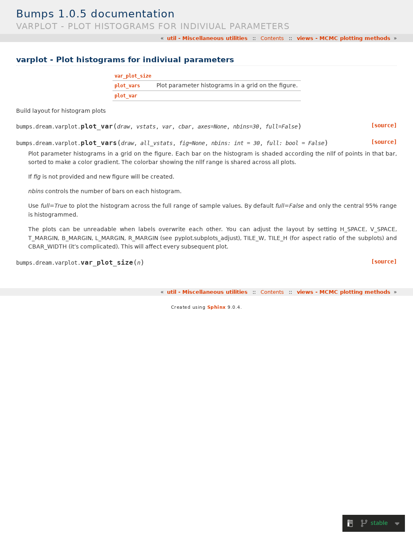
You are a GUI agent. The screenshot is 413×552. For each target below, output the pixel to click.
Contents (272, 38)
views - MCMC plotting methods (343, 38)
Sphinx (216, 307)
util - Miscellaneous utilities (207, 38)
